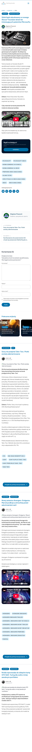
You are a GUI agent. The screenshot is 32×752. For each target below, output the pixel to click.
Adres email (5, 291)
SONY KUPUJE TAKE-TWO (17, 459)
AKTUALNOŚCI (6, 347)
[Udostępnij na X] (13, 191)
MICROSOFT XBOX (14, 13)
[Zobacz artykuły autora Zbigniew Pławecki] (3, 26)
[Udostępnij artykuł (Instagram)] (6, 191)
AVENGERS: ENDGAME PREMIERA (14, 631)
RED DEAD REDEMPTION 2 (16, 456)
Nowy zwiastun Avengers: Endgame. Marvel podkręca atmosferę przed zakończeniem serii (16, 502)
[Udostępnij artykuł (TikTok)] (10, 191)
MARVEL (5, 639)
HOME (3, 10)
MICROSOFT (7, 161)
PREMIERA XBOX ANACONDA (12, 171)
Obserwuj (16, 149)
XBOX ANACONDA (15, 182)
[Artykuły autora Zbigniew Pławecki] (6, 215)
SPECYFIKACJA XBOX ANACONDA (14, 179)
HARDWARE (5, 668)
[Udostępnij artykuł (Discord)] (17, 191)
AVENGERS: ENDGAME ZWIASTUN (14, 635)
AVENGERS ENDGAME (19, 613)
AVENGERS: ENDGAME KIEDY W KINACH (16, 621)
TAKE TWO (6, 467)
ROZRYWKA (5, 496)
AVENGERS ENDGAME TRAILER (13, 617)
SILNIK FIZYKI (7, 175)
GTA (4, 456)
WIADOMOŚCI (14, 496)
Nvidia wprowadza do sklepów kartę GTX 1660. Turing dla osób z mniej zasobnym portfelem (16, 674)
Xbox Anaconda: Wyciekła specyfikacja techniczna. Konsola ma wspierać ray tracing (13, 99)
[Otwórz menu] (28, 3)
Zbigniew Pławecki (11, 26)
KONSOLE (9, 10)
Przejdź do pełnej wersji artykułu (15, 484)
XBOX (4, 182)
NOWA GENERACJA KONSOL (12, 164)
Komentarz (5, 263)
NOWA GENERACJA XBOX (11, 168)
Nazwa (4, 283)
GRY (13, 347)
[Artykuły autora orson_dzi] (3, 358)
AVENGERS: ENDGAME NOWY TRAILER (15, 624)
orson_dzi (8, 358)
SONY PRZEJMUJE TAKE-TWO (12, 463)
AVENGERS (6, 613)
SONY (4, 459)
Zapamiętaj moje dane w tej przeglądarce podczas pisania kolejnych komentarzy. (16, 299)
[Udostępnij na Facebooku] (3, 191)
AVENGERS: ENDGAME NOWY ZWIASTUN (16, 628)
